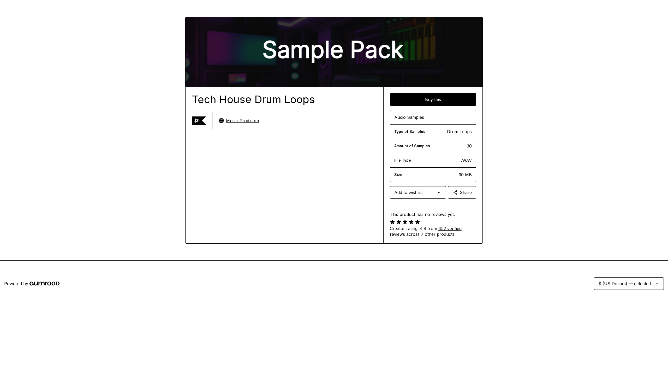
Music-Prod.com (242, 120)
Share (466, 192)
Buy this (433, 99)
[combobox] (418, 192)
